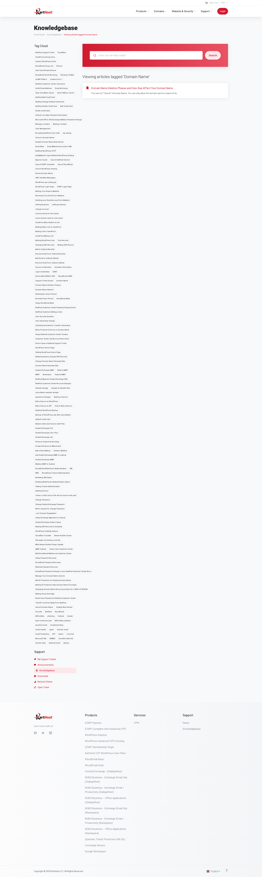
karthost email (54, 643)
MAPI (37, 375)
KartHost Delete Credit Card (46, 106)
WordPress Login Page (44, 187)
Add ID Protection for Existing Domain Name (53, 580)
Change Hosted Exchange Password (49, 504)
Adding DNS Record (65, 245)
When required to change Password (49, 509)
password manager (43, 397)
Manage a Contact (42, 124)
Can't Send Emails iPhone (45, 70)
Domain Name (62, 281)
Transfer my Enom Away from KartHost (50, 603)
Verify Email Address (43, 88)
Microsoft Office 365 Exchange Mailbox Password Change (58, 120)
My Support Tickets (46, 659)
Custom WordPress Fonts (45, 61)
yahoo (61, 634)
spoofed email (41, 625)
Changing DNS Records (44, 245)
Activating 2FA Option (43, 478)
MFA (37, 473)
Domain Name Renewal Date (46, 366)
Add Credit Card (66, 106)
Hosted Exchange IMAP (44, 460)
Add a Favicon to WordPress (46, 401)
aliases (66, 643)
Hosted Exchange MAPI (44, 370)
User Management (42, 129)
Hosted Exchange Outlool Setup (48, 522)
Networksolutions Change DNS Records (51, 357)
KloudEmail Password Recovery (48, 562)
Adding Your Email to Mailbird (47, 191)
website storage (41, 388)
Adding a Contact (60, 124)
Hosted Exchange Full (44, 428)
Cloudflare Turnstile (43, 536)
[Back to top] (226, 870)
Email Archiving (61, 88)
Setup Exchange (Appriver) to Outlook (50, 518)
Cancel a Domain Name (44, 138)
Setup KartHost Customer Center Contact (51, 334)
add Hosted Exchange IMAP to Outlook (50, 455)
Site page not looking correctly (47, 540)
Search (213, 55)
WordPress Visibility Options (46, 531)
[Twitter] (43, 733)
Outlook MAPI (60, 375)
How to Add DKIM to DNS (45, 276)
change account (42, 209)
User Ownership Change (45, 321)
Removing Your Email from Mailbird (49, 196)
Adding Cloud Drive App (44, 594)
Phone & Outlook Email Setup (47, 442)
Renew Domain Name (44, 173)
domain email (62, 630)
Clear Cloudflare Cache (44, 93)
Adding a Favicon (61, 397)
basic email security (43, 621)
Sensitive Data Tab (66, 639)
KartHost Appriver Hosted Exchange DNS (51, 379)
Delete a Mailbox (60, 451)
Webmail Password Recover (46, 567)
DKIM (55, 272)
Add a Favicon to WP (43, 406)
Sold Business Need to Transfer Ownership (52, 325)
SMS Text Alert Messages (45, 178)
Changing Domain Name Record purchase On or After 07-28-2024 (61, 589)
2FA (71, 469)
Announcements (45, 665)
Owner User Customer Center (61, 549)
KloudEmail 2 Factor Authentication (56, 473)
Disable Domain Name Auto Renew (49, 142)
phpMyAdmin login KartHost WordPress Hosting (54, 155)
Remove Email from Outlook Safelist (49, 263)
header (70, 616)
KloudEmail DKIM (65, 276)
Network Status (44, 681)
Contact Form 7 (56, 79)
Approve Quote (41, 160)
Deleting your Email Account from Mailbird (52, 200)
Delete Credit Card (42, 111)
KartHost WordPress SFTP (45, 151)
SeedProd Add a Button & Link (47, 222)
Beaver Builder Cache (63, 536)
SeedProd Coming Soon (45, 57)
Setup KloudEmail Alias (44, 303)
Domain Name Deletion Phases (48, 285)
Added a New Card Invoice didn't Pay (50, 424)
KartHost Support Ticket (44, 53)
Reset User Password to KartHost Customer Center (55, 598)
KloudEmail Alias (63, 299)
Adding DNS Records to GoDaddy (48, 527)
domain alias (40, 643)
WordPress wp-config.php (45, 182)
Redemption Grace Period (46, 294)
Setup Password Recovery (45, 558)
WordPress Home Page (44, 348)
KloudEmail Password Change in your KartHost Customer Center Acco (63, 571)
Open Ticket (43, 687)
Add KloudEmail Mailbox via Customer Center (53, 553)
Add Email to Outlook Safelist (46, 258)
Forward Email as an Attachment (48, 446)
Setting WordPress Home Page (47, 352)
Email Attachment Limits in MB (59, 147)
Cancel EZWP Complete (44, 164)
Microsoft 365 (40, 639)
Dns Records (63, 240)
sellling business (59, 205)
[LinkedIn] (50, 733)
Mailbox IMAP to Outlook (45, 464)
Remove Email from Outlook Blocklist (50, 254)
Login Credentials (42, 272)
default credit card (42, 419)
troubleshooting (56, 625)
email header (40, 630)
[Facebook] (35, 733)
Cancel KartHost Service (60, 160)
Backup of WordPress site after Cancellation (53, 415)
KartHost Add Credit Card (45, 97)
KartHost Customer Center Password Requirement (55, 308)
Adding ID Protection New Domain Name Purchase (56, 585)
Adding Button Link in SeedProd (48, 227)
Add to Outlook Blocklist (44, 249)
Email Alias (39, 147)
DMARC (52, 639)
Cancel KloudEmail (65, 164)
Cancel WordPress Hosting (46, 169)
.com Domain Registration (45, 513)
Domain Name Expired (44, 290)
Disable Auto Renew (64, 607)
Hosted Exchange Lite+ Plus (46, 433)
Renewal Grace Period (44, 299)
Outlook (61, 616)
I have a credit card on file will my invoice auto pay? (56, 495)
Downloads (42, 676)
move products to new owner (47, 214)
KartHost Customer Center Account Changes (53, 384)
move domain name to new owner (49, 218)
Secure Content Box (43, 267)
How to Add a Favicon (63, 406)
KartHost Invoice (41, 491)
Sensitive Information (63, 267)
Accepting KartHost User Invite (47, 133)
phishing (51, 616)
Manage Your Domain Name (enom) (50, 576)
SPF (53, 634)
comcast (70, 634)
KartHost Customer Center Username (50, 84)
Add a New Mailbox (42, 451)
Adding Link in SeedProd (45, 231)
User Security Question (44, 317)
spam (51, 630)
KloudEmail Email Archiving (46, 75)
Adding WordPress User (45, 240)
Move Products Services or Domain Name (52, 330)
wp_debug (67, 133)
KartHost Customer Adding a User (48, 312)
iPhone (59, 66)
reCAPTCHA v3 (41, 79)
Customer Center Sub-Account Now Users (52, 339)
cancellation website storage (47, 392)
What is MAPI (62, 370)
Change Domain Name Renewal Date (50, 361)
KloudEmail (59, 612)
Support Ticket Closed (44, 281)
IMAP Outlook (40, 549)
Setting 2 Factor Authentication (47, 486)
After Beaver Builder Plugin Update (49, 545)
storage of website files (60, 388)
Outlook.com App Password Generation (51, 115)
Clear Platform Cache (65, 93)
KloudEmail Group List (44, 66)
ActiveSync (47, 375)
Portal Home (39, 35)
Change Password (42, 500)
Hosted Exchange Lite (44, 437)
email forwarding (42, 634)
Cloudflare (61, 53)
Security (38, 612)
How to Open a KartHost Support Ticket (50, 343)
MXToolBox (39, 616)
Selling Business (42, 205)
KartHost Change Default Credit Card (49, 102)
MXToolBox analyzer (63, 621)
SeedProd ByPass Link (44, 236)
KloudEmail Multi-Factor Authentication (50, 469)
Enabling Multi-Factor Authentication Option (52, 482)
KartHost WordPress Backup (46, 410)
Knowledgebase (54, 35)
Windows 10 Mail (67, 75)
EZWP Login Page (64, 187)
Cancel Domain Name (44, 607)
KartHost (48, 612)
